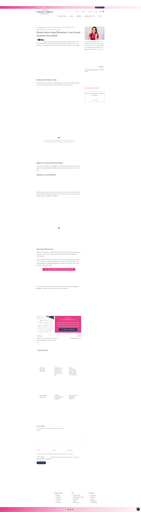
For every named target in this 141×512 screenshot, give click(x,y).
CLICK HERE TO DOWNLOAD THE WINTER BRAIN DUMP (58, 269)
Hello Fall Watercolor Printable (42, 369)
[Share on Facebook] (37, 40)
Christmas (93, 497)
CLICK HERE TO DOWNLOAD (68, 329)
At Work (58, 495)
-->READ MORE (99, 49)
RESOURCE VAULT (100, 7)
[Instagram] (42, 7)
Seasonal (54, 29)
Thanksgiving (94, 502)
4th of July (93, 495)
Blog (20, 509)
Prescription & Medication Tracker (73, 397)
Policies (9, 509)
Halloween (93, 500)
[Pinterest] (40, 7)
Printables (49, 29)
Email (54, 450)
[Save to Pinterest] (39, 40)
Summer (71, 16)
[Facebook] (38, 7)
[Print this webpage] (43, 40)
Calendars (58, 497)
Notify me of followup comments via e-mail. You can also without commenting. (58, 457)
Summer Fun (76, 502)
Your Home (58, 502)
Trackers (58, 500)
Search (101, 66)
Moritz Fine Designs (53, 263)
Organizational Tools (41, 29)
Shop (96, 11)
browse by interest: (62, 16)
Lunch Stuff (76, 498)
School (74, 500)
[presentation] (44, 359)
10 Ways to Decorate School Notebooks (58, 397)
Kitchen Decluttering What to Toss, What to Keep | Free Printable (73, 371)
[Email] (45, 7)
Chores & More (76, 495)
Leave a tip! (94, 100)
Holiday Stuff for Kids (78, 497)
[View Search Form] (103, 12)
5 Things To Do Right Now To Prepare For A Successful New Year (58, 371)
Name (39, 450)
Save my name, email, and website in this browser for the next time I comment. (55, 453)
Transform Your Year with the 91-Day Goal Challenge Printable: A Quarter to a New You (47, 339)
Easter (92, 498)
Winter (58, 29)
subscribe (39, 458)
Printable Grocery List (76, 337)
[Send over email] (41, 40)
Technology (59, 498)
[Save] (58, 138)
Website (70, 450)
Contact (90, 11)
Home (77, 11)
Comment (39, 430)
